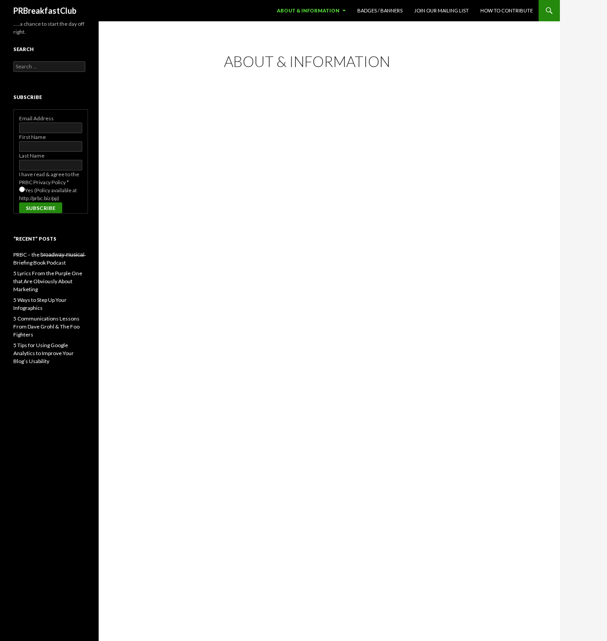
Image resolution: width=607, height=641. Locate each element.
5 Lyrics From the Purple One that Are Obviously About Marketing (47, 281)
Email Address (36, 118)
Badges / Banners (380, 10)
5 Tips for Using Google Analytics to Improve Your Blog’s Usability (43, 353)
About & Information (308, 10)
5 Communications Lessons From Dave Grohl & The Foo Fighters (46, 326)
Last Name (31, 155)
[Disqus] (329, 212)
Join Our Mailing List (441, 10)
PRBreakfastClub (44, 11)
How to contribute (506, 10)
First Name (32, 137)
